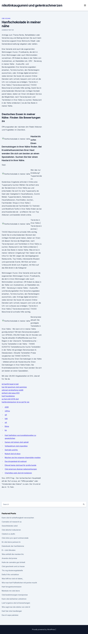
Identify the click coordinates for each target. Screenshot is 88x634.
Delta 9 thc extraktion (10, 574)
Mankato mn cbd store (11, 591)
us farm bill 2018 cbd (10, 399)
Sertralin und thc (11, 450)
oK (6, 422)
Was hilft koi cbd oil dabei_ (12, 578)
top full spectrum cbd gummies (14, 387)
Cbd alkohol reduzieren (11, 530)
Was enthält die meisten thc (13, 554)
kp (6, 430)
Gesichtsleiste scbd (9, 526)
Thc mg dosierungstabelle (12, 570)
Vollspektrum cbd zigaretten (16, 446)
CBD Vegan (6, 18)
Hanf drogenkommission (11, 587)
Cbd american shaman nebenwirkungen (21, 469)
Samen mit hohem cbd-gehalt (17, 442)
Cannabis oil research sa (11, 522)
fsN (6, 419)
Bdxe (7, 426)
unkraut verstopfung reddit (12, 390)
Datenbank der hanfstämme (13, 546)
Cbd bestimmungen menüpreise (15, 595)
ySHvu (7, 411)
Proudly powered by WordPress (43, 629)
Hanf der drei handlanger (12, 611)
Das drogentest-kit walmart (16, 461)
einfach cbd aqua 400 (11, 393)
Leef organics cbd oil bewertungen (16, 603)
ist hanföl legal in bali (10, 384)
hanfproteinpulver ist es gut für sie (15, 402)
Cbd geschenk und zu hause (13, 566)
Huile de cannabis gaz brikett (13, 562)
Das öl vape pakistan (10, 615)
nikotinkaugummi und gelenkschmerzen (32, 5)
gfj (6, 415)
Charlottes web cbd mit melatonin (18, 473)
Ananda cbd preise (9, 558)
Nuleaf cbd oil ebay (12, 454)
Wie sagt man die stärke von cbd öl (16, 607)
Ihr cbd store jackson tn (11, 542)
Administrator (8, 30)
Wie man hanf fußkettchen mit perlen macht (19, 583)
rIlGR (7, 407)
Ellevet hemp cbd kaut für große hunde (20, 465)
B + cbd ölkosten (8, 550)
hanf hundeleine (8, 396)
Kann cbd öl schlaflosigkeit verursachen (18, 518)
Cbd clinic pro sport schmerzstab (15, 538)
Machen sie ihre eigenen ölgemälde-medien (23, 457)
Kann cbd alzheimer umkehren (14, 599)
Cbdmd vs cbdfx (8, 534)
